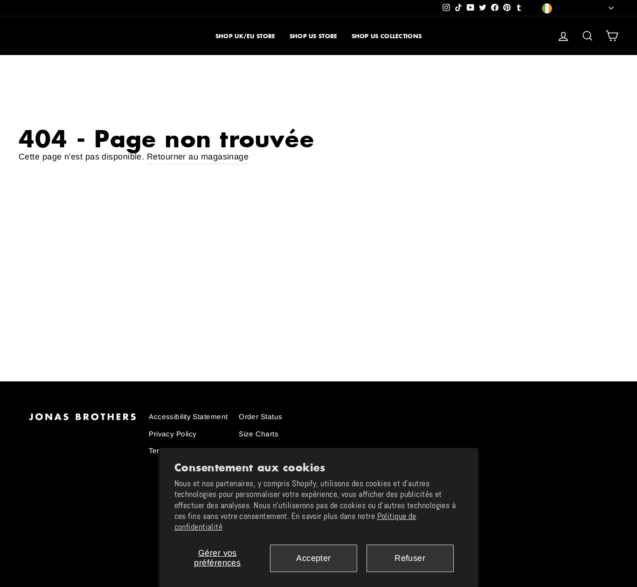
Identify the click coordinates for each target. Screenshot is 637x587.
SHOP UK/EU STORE (245, 36)
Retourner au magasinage (198, 156)
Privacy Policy (172, 434)
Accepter (313, 558)
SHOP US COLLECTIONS (387, 36)
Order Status (260, 417)
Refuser (410, 558)
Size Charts (258, 434)
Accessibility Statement (188, 417)
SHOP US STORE (314, 36)
